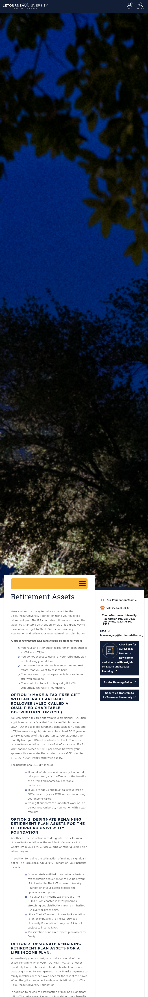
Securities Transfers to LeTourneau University (118, 695)
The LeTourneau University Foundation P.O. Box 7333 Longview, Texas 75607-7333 (119, 620)
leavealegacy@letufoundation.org (121, 635)
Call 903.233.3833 (118, 608)
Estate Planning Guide (118, 682)
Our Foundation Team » (121, 600)
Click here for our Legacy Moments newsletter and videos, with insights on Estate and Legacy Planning (119, 658)
